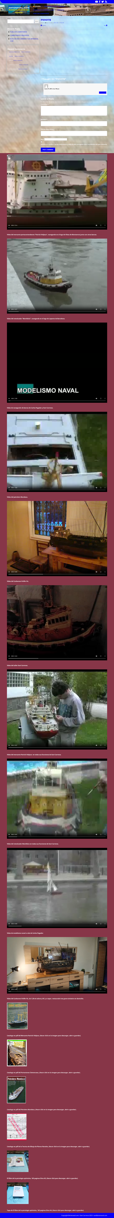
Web (42, 139)
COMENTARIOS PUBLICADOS (19, 35)
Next (105, 25)
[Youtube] (96, 2)
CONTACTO (60, 10)
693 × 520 (56, 22)
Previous (43, 25)
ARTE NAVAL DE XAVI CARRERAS (54, 6)
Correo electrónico (47, 129)
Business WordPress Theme (51, 1215)
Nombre (44, 119)
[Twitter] (102, 2)
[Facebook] (99, 2)
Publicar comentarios (25, 51)
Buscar (9, 18)
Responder (102, 92)
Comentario (45, 104)
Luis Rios (11, 56)
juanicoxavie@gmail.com (14, 51)
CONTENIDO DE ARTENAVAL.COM (43, 10)
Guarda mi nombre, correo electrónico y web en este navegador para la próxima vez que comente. (74, 144)
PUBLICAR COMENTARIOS (41, 13)
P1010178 (62, 22)
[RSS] (105, 2)
